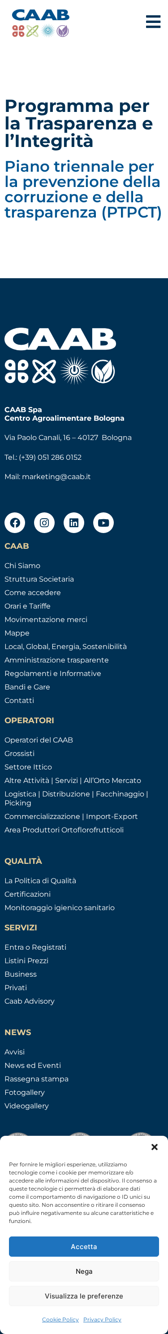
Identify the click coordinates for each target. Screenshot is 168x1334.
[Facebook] (14, 522)
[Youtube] (103, 522)
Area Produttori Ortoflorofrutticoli (64, 830)
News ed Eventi (32, 1065)
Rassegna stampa (36, 1079)
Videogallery (26, 1106)
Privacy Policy (102, 1319)
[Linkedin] (74, 522)
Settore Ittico (28, 767)
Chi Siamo (22, 565)
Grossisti (19, 753)
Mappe (17, 633)
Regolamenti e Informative (52, 673)
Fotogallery (24, 1092)
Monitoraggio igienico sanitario (59, 907)
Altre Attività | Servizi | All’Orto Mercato (72, 780)
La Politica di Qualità (40, 880)
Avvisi (14, 1052)
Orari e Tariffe (27, 606)
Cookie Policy (60, 1319)
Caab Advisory (29, 1001)
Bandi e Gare (27, 687)
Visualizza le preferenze (84, 1296)
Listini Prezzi (26, 960)
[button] (154, 1147)
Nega (84, 1271)
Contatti (19, 700)
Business (20, 974)
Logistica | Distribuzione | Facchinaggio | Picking (76, 798)
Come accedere (32, 592)
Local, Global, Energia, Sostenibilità (65, 646)
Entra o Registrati (35, 947)
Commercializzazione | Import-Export (71, 816)
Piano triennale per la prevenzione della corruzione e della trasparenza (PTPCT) (83, 189)
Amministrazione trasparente (56, 660)
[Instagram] (44, 522)
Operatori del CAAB (38, 740)
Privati (15, 987)
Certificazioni (27, 894)
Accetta (84, 1246)
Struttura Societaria (39, 579)
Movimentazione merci (45, 619)
